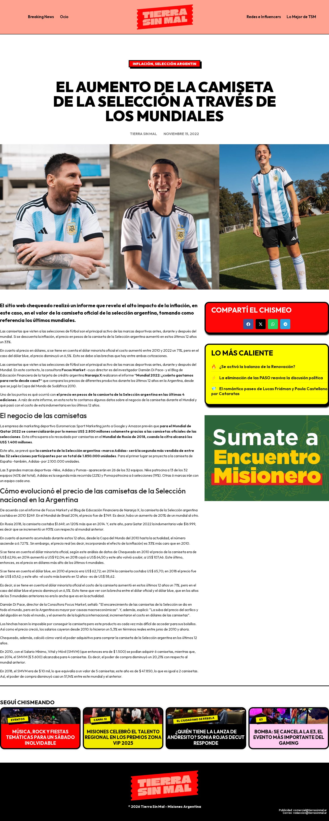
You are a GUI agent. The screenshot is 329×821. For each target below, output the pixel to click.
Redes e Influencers (264, 16)
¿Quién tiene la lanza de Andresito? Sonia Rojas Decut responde (206, 737)
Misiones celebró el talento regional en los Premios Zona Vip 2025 (123, 737)
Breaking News (41, 16)
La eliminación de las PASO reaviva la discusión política (271, 377)
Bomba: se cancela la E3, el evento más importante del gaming (288, 737)
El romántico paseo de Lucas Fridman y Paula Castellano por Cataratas (269, 391)
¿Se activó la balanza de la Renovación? (257, 366)
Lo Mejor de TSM (301, 16)
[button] (248, 324)
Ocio (64, 16)
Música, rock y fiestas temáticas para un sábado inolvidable (40, 737)
